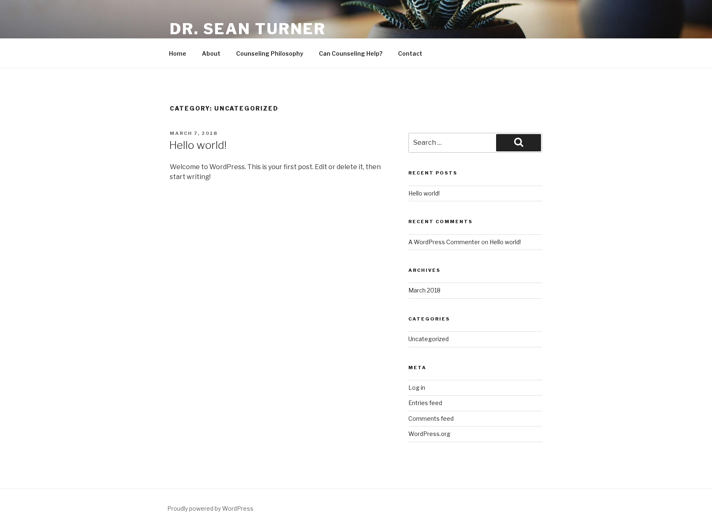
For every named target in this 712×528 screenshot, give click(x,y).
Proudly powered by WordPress (210, 508)
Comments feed (431, 418)
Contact (410, 53)
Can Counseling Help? (350, 53)
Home (177, 53)
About (211, 53)
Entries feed (425, 402)
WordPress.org (429, 433)
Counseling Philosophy (269, 53)
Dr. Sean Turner (248, 29)
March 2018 (424, 290)
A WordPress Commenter (444, 241)
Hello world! (198, 145)
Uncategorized (428, 338)
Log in (416, 387)
